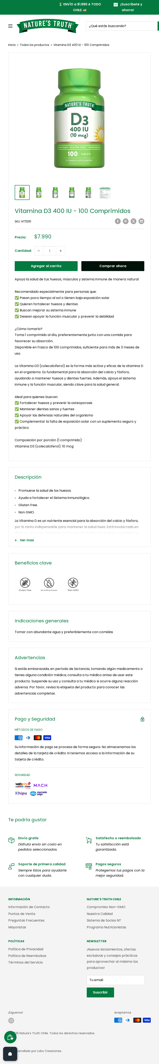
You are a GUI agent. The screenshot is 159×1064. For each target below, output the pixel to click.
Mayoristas (17, 927)
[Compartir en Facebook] (118, 221)
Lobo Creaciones (49, 1051)
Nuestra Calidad (100, 913)
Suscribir (100, 992)
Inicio (12, 45)
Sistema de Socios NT (104, 920)
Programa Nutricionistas (106, 927)
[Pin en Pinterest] (126, 221)
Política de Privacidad (25, 949)
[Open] (10, 1054)
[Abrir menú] (10, 26)
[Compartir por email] (141, 221)
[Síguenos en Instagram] (11, 1020)
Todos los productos (34, 45)
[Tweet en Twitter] (133, 221)
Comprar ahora (112, 266)
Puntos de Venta (21, 913)
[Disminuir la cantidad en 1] (38, 250)
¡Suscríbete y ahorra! (131, 7)
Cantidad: (23, 250)
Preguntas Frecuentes (26, 920)
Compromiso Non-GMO (106, 907)
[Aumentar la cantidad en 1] (60, 250)
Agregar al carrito (46, 266)
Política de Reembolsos (27, 955)
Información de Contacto (29, 907)
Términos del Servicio (25, 962)
